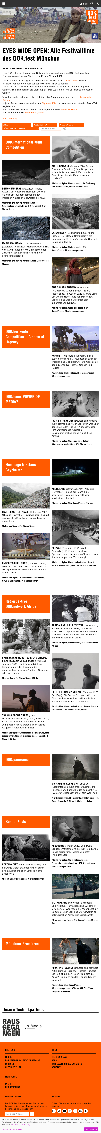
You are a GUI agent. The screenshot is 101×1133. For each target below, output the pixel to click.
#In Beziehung (89, 183)
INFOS (54, 1050)
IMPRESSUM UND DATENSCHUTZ (67, 1064)
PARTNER (9, 1064)
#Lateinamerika (75, 183)
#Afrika (55, 646)
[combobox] (16, 125)
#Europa (5, 264)
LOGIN (8, 1084)
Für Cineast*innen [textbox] (14, 128)
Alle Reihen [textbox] (41, 124)
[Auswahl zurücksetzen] (64, 128)
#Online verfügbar (59, 183)
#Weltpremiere (8, 203)
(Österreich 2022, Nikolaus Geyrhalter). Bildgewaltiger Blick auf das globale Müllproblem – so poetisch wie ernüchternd (25, 516)
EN (86, 3)
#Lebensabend (74, 643)
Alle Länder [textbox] (67, 124)
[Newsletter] (53, 1111)
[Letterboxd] (86, 1112)
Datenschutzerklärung (21, 1124)
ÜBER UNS (10, 1050)
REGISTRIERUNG (12, 1087)
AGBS (54, 1060)
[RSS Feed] (59, 1111)
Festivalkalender (69, 109)
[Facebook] (75, 1111)
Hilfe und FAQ (9, 118)
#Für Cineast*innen (60, 186)
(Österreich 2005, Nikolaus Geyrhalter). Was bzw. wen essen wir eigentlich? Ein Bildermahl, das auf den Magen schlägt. (24, 568)
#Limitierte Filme (75, 308)
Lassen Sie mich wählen (12, 1129)
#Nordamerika (75, 798)
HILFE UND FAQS (59, 1057)
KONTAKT (56, 1067)
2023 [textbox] (5, 124)
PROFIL (8, 1057)
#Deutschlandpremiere (79, 186)
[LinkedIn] (80, 1111)
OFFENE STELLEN (13, 1067)
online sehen (71, 80)
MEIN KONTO (11, 1077)
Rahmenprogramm (34, 112)
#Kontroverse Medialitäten (63, 444)
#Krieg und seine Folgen (78, 441)
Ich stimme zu (91, 1129)
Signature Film (49, 103)
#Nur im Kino (57, 373)
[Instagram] (70, 1111)
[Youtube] (64, 1111)
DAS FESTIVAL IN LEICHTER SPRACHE (22, 1060)
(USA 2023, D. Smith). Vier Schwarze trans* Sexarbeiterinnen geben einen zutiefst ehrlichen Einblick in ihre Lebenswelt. (24, 869)
